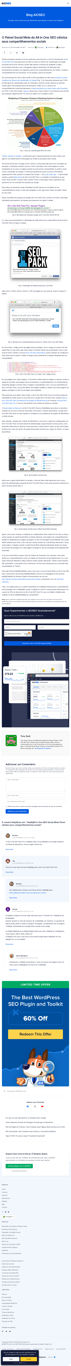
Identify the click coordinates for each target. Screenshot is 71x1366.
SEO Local (5, 1241)
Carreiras (4, 1192)
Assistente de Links (8, 1264)
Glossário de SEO (7, 1321)
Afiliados (4, 1201)
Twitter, (4, 156)
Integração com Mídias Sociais (11, 1232)
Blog (3, 1204)
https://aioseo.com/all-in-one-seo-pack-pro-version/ (27, 893)
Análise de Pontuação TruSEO (11, 1244)
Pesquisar (4, 1091)
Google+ (19, 156)
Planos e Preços (7, 1300)
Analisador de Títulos (8, 1318)
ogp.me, (26, 91)
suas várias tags (50, 174)
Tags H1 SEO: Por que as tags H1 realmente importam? (25, 1136)
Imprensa (4, 1195)
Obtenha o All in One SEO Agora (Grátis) (36, 643)
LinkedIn (11, 156)
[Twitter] (2, 1331)
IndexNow (5, 1250)
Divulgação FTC (38, 1349)
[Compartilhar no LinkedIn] (17, 52)
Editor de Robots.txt (8, 1235)
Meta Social (18, 177)
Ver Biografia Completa (42, 748)
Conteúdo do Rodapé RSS (10, 1273)
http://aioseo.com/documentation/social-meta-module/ (21, 579)
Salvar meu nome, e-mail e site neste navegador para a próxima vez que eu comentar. (35, 806)
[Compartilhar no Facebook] (4, 52)
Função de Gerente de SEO (10, 1276)
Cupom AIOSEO (61, 1349)
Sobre (4, 1189)
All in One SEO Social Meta (35, 353)
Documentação (6, 1297)
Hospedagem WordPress (9, 1303)
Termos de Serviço (8, 1349)
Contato (4, 1207)
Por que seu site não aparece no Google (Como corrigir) (26, 1118)
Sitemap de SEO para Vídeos (11, 1282)
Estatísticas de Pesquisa (9, 1229)
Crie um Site (5, 1309)
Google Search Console (9, 1285)
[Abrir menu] (68, 3)
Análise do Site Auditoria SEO (11, 1267)
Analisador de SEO (7, 1315)
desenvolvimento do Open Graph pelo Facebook (50, 88)
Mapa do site (49, 1349)
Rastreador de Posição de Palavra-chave (14, 1226)
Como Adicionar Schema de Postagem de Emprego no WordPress (29, 1122)
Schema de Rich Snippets (10, 1247)
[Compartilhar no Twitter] (10, 52)
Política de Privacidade (23, 1349)
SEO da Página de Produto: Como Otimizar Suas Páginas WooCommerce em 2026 (35, 1127)
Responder (9, 849)
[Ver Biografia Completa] (52, 748)
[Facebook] (28, 1106)
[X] (35, 1106)
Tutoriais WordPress (8, 1312)
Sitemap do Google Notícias (10, 1279)
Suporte (4, 1294)
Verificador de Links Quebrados (11, 1253)
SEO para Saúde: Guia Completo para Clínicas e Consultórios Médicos (31, 1131)
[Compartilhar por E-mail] (23, 52)
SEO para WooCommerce (9, 1238)
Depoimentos (6, 1198)
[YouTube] (42, 1106)
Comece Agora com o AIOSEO (19, 1166)
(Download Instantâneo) (19, 1171)
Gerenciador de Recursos (13, 408)
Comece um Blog (7, 1306)
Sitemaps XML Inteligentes (10, 1270)
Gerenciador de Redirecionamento (12, 1261)
